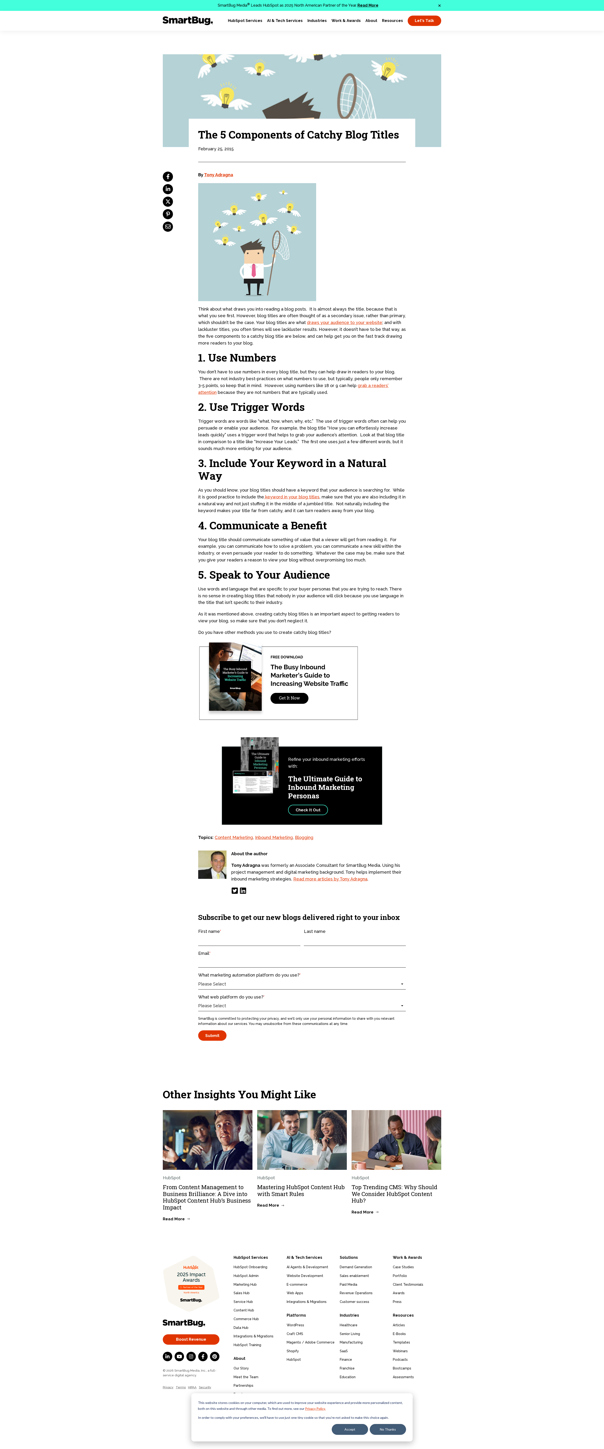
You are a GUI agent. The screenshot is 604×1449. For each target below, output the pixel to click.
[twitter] (168, 202)
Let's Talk (424, 20)
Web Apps (295, 1293)
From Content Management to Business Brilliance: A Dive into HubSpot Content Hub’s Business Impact (207, 1197)
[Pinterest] (214, 1356)
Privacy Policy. (315, 1409)
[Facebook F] (203, 1356)
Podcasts (400, 1359)
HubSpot (294, 1359)
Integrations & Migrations (253, 1336)
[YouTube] (179, 1356)
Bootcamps (402, 1368)
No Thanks (388, 1429)
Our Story (241, 1368)
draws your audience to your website (344, 322)
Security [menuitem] (205, 1387)
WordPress (295, 1325)
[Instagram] (191, 1356)
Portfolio (400, 1276)
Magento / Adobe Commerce (311, 1342)
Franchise (347, 1368)
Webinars (400, 1351)
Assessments (403, 1377)
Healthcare (348, 1325)
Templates (401, 1342)
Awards (399, 1293)
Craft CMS (295, 1334)
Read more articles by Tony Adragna (330, 878)
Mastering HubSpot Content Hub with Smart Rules (301, 1190)
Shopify (293, 1351)
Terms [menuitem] (181, 1387)
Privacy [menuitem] (168, 1387)
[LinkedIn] (243, 890)
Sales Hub (242, 1293)
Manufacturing (351, 1342)
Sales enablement (354, 1276)
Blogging (304, 837)
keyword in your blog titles (291, 496)
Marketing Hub (245, 1284)
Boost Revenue (191, 1339)
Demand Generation (356, 1267)
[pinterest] (168, 214)
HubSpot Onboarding (250, 1267)
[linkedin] (168, 189)
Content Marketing (234, 837)
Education (348, 1377)
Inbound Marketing (274, 837)
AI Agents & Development (307, 1267)
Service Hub (243, 1302)
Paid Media (348, 1284)
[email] (168, 227)
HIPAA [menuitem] (192, 1387)
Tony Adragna (218, 174)
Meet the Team (246, 1377)
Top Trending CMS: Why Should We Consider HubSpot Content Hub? (394, 1194)
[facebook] (168, 177)
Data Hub (241, 1328)
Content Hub (244, 1310)
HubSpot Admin (246, 1276)
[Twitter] (234, 890)
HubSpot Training (247, 1345)
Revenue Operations (356, 1293)
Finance (346, 1359)
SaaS (344, 1351)
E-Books (399, 1334)
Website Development (305, 1276)
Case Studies (403, 1267)
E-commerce (297, 1284)
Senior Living (350, 1334)
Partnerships (243, 1385)
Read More (367, 5)
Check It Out (308, 810)
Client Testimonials (408, 1284)
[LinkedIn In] (167, 1356)
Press (397, 1302)
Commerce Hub (246, 1319)
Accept (349, 1429)
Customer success (354, 1302)
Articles (399, 1325)
